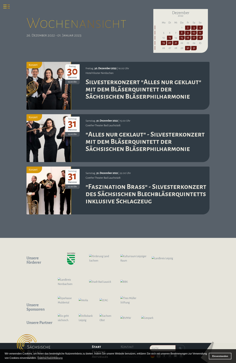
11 (200, 32)
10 (194, 32)
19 (163, 42)
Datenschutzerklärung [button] (50, 358)
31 (194, 48)
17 (194, 37)
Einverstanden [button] (220, 356)
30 (188, 48)
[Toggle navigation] (6, 6)
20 (169, 42)
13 (170, 37)
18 (200, 37)
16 (188, 37)
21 (176, 42)
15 (182, 37)
